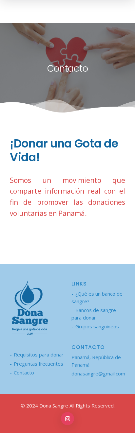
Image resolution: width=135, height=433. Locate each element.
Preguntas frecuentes (38, 363)
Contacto (24, 372)
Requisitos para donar (39, 354)
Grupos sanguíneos (97, 326)
